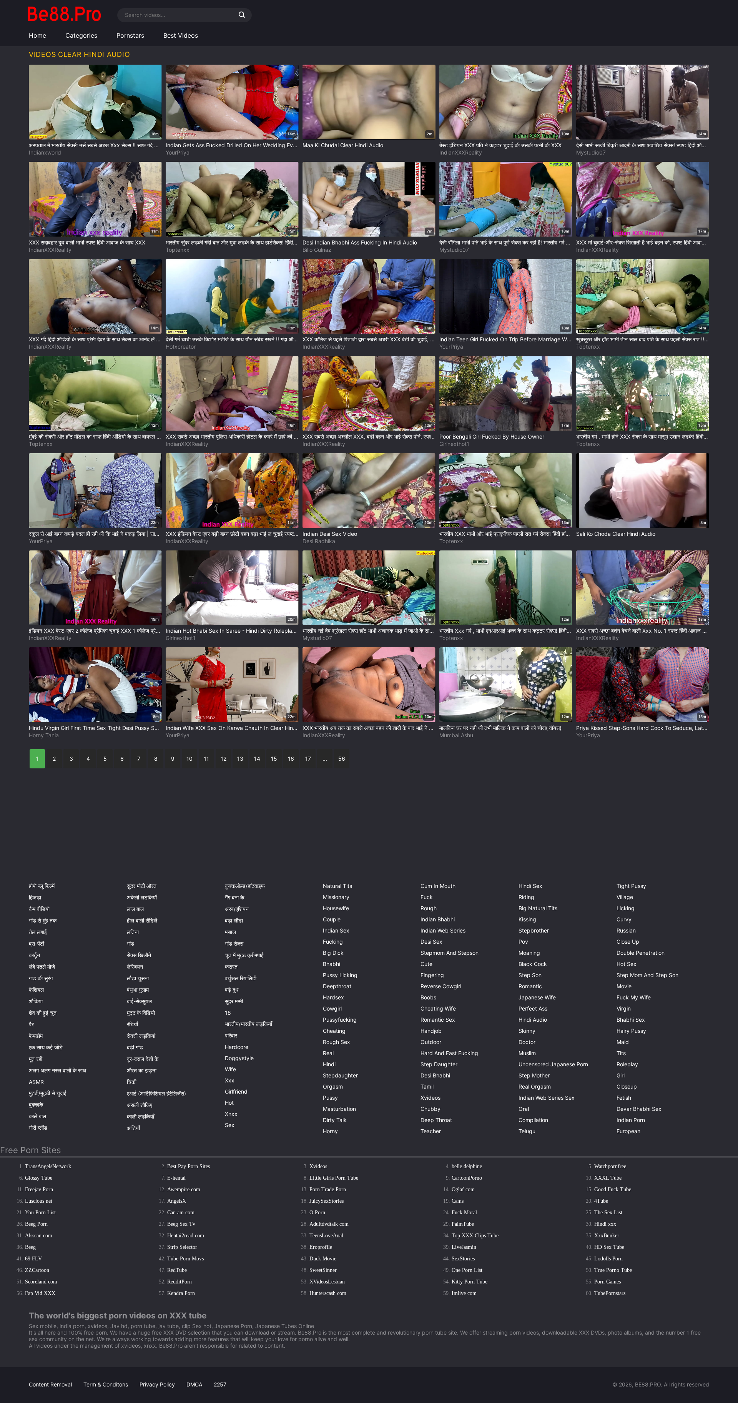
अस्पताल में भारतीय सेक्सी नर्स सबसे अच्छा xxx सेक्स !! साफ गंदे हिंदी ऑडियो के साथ (95, 145)
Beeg (30, 1247)
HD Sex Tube (609, 1247)
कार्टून (34, 955)
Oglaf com (463, 1189)
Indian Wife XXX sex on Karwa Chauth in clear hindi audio (232, 728)
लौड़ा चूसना (138, 978)
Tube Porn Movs (185, 1259)
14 (257, 758)
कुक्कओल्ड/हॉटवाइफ (245, 886)
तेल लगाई (38, 932)
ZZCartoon (37, 1270)
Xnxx (231, 1113)
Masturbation (339, 1108)
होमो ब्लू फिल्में (42, 886)
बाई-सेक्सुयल (139, 1001)
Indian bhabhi (438, 919)
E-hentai (176, 1178)
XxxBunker (606, 1235)
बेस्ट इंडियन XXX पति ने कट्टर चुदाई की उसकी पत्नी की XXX (500, 145)
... (324, 758)
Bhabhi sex (631, 1019)
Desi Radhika (319, 541)
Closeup (627, 1086)
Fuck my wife (634, 997)
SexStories (463, 1259)
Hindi (329, 1064)
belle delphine (467, 1166)
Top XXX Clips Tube (475, 1235)
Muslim (527, 1053)
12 (223, 758)
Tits (621, 1053)
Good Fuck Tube (612, 1189)
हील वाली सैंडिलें (142, 920)
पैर (31, 1024)
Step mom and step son (647, 975)
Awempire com (183, 1189)
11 (206, 758)
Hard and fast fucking (449, 1053)
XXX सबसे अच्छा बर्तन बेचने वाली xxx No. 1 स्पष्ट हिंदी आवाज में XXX (642, 630)
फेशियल (36, 989)
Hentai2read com (185, 1235)
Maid (623, 1042)
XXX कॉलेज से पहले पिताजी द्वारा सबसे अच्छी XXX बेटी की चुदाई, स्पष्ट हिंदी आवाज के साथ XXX (369, 339)
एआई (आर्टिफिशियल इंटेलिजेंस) (156, 1093)
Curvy (624, 919)
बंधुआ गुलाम (138, 989)
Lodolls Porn (608, 1259)
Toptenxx (177, 249)
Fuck (427, 897)
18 (228, 1012)
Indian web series (443, 930)
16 (291, 758)
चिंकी (131, 1082)
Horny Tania (44, 735)
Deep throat (436, 1120)
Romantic (530, 986)
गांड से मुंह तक (43, 920)
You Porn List (40, 1212)
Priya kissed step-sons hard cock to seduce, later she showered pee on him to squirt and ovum (642, 728)
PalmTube (463, 1224)
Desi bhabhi (435, 1075)
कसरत (231, 966)
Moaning (529, 952)
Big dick (333, 952)
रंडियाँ (132, 1024)
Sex (229, 1125)
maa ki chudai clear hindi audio (343, 145)
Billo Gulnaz (317, 249)
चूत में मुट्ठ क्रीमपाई (244, 955)
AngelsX (176, 1201)
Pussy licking (340, 975)
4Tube (601, 1201)
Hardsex (333, 997)
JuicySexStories (326, 1201)
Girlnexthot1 (454, 444)
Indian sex (336, 930)
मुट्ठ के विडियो (141, 1012)
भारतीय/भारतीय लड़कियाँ (248, 1024)
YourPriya (177, 152)
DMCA (194, 1384)
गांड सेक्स (234, 943)
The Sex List (608, 1212)
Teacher (431, 1131)
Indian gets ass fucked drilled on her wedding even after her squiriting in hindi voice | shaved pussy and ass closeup (232, 145)
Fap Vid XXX (40, 1293)
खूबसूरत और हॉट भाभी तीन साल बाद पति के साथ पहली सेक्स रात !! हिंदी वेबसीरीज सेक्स (642, 339)
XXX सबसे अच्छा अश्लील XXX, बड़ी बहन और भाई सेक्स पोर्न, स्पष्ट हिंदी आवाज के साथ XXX (369, 436)
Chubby (430, 1108)
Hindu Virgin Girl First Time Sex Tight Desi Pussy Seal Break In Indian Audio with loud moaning (95, 728)
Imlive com (464, 1293)
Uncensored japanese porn (553, 1064)
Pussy (330, 1097)
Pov (523, 941)
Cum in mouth (438, 886)
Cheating (334, 1030)
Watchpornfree (610, 1166)
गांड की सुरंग (41, 978)
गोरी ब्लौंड (38, 1127)
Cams (458, 1201)
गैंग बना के (234, 897)
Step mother (534, 1075)
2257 (220, 1384)
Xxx (229, 1080)
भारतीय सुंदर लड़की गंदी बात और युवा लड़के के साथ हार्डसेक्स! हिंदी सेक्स (232, 242)
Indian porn (631, 1120)
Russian (626, 930)
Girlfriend (236, 1091)
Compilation (533, 1120)
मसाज (230, 932)
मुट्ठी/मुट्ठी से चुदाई (47, 1093)
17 (308, 758)
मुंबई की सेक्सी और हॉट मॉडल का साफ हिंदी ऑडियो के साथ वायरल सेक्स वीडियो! (95, 436)
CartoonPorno (467, 1178)
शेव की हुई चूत (43, 1012)
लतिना (133, 932)
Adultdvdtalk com (329, 1224)
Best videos (180, 35)
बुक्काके (36, 1104)
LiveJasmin (464, 1247)
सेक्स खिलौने (139, 955)
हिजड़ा (35, 897)
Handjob (431, 1030)
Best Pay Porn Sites (188, 1166)
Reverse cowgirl (441, 986)
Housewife (336, 908)
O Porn (317, 1212)
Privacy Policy (157, 1384)
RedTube (177, 1270)
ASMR (36, 1082)
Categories (81, 35)
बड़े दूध (231, 989)
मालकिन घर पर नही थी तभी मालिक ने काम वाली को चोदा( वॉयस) (500, 728)
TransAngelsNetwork (48, 1166)
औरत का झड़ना (141, 1070)
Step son (530, 975)
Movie (624, 986)
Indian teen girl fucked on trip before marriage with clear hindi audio (505, 339)
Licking (626, 908)
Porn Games (607, 1282)
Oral (524, 1108)
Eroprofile (320, 1247)
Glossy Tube (38, 1178)
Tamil (427, 1086)
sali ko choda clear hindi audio (615, 533)
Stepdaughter (340, 1075)
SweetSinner (323, 1270)
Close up (628, 941)
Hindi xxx (605, 1224)
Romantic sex (438, 1019)
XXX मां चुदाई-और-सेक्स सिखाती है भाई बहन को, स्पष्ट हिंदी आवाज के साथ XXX (642, 242)
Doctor (527, 1042)
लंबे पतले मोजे (42, 966)
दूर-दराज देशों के (142, 1059)
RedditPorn (179, 1282)
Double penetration (641, 952)
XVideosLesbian (327, 1282)
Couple (332, 919)
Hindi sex (530, 886)
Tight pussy (631, 886)
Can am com (180, 1212)
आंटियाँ (133, 1128)
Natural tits (337, 886)
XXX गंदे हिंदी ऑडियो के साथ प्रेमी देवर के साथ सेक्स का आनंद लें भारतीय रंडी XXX (95, 339)
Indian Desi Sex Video (330, 533)
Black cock (533, 964)
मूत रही (35, 1059)
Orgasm (333, 1086)
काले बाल (37, 1116)
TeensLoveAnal (326, 1235)
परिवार (231, 1035)
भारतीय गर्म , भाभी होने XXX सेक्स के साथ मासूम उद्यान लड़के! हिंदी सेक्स (642, 436)
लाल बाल (135, 909)
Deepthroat (337, 986)
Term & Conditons (105, 1384)
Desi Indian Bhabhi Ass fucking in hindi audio (360, 242)
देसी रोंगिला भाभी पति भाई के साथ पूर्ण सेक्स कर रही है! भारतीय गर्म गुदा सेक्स (505, 242)
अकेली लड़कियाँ (142, 897)
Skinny (527, 1030)
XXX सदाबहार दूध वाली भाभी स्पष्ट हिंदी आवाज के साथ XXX (87, 242)
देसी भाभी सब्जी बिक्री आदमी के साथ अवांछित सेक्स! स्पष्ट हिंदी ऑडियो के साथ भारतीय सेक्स (642, 145)
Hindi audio (533, 1019)
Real (328, 1053)
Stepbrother (534, 930)
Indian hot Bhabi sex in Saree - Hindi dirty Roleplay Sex (232, 630)
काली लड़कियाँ (140, 1116)
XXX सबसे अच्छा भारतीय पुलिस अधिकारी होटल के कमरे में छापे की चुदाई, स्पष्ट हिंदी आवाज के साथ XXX (232, 436)
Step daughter (439, 1064)
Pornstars (130, 35)
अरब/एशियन (237, 909)
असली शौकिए (139, 1105)
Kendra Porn (181, 1293)
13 (240, 758)
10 (189, 758)
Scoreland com (41, 1282)
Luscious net (38, 1201)
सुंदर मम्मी (234, 1001)
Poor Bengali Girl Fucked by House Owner (491, 436)
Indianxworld (45, 152)
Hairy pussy (631, 1030)
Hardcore (236, 1047)
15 (274, 758)
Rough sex (336, 1042)
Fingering (432, 975)
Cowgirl (332, 1008)
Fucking (333, 941)
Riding (526, 897)
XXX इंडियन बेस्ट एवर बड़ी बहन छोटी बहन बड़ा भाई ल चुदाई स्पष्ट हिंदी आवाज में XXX (232, 533)
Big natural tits (538, 908)
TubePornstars (609, 1293)
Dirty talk (335, 1120)
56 (341, 758)
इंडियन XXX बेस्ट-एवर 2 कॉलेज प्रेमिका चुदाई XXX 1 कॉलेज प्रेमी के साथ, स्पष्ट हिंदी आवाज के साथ (95, 630)
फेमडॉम (36, 1035)
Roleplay (627, 1064)
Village (625, 897)
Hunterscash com (327, 1293)
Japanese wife (537, 997)
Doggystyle (239, 1058)
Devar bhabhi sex (639, 1108)
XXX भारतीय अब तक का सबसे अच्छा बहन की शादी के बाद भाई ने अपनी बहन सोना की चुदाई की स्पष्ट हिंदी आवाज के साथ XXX (369, 728)
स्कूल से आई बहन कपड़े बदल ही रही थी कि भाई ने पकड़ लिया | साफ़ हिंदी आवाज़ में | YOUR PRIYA (95, 533)
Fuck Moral (464, 1212)
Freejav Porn (39, 1189)
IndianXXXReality (460, 152)
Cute (426, 964)
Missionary (336, 897)
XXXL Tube (608, 1178)
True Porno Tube (613, 1270)
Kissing (527, 919)
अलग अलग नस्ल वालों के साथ (57, 1070)
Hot (229, 1102)
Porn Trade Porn (327, 1189)
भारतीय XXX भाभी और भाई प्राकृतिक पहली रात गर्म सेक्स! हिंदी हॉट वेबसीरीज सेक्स (505, 533)
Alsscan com (38, 1235)
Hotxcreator (181, 346)
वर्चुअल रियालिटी (240, 978)
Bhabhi (331, 964)
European (628, 1131)
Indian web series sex (547, 1097)
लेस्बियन (135, 966)
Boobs (428, 997)
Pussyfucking (340, 1019)
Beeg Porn (36, 1224)
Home (37, 35)
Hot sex (627, 964)
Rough (429, 908)
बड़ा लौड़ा (234, 920)
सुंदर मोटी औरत (141, 886)
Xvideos (430, 1097)
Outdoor (431, 1042)
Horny (330, 1131)
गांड (130, 943)
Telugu (527, 1131)
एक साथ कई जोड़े (46, 1047)
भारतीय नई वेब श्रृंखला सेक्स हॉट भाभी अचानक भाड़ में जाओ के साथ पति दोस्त (369, 630)
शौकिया (36, 1001)
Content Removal (50, 1384)
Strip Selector (182, 1247)
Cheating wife (438, 1008)
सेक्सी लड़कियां (141, 1035)
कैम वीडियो (39, 909)
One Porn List (467, 1270)
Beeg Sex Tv (181, 1224)
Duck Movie (322, 1259)
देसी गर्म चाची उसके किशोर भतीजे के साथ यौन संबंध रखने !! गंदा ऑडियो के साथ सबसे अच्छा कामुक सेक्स (232, 339)
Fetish (624, 1097)
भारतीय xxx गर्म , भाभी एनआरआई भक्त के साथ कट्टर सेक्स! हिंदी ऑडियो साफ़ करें (505, 630)
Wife (230, 1069)
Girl (621, 1075)
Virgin (624, 1008)
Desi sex (431, 941)
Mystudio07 (591, 152)
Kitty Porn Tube (469, 1282)
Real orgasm (535, 1086)
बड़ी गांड (135, 1047)
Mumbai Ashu (456, 735)
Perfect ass (533, 1008)
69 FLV (33, 1259)
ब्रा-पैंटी (36, 943)
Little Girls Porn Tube (333, 1178)
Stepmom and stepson (450, 952)
